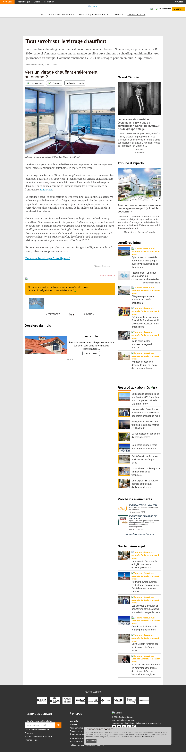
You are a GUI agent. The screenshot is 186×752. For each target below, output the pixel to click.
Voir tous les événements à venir (139, 534)
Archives (29, 733)
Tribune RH (118, 15)
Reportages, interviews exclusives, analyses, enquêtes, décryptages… (60, 289)
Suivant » (88, 314)
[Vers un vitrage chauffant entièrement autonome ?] (27, 148)
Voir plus (139, 149)
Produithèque (23, 2)
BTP (42, 15)
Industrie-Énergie (101, 15)
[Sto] (144, 700)
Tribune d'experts (136, 15)
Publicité (73, 724)
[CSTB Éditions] (119, 700)
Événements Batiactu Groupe (83, 734)
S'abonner (178, 9)
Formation (49, 2)
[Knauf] (131, 700)
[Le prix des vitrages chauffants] (113, 148)
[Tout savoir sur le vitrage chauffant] (36, 303)
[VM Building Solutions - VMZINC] (67, 700)
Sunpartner (45, 189)
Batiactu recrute (77, 731)
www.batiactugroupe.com (123, 720)
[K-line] (42, 700)
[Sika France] (93, 700)
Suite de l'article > (107, 276)
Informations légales (79, 738)
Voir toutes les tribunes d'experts (139, 232)
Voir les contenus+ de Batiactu (38, 736)
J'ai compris (91, 741)
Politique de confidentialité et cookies (87, 745)
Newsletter (179, 2)
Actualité (7, 2)
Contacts (74, 721)
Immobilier (84, 15)
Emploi (37, 2)
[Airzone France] (106, 700)
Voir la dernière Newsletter (37, 729)
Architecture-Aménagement (61, 15)
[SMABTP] (55, 700)
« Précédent (53, 314)
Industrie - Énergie (75, 83)
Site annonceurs (77, 741)
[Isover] (80, 700)
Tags (36, 740)
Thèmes (28, 740)
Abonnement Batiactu (80, 728)
